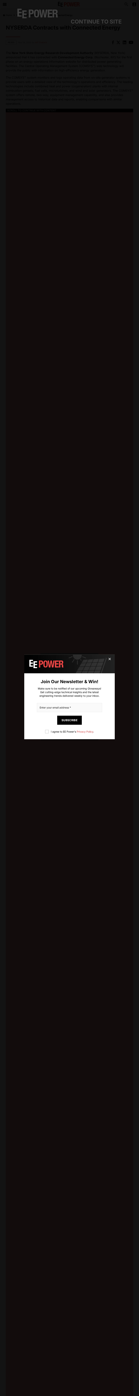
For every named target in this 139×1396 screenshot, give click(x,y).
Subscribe (69, 720)
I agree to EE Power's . (72, 731)
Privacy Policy (85, 731)
